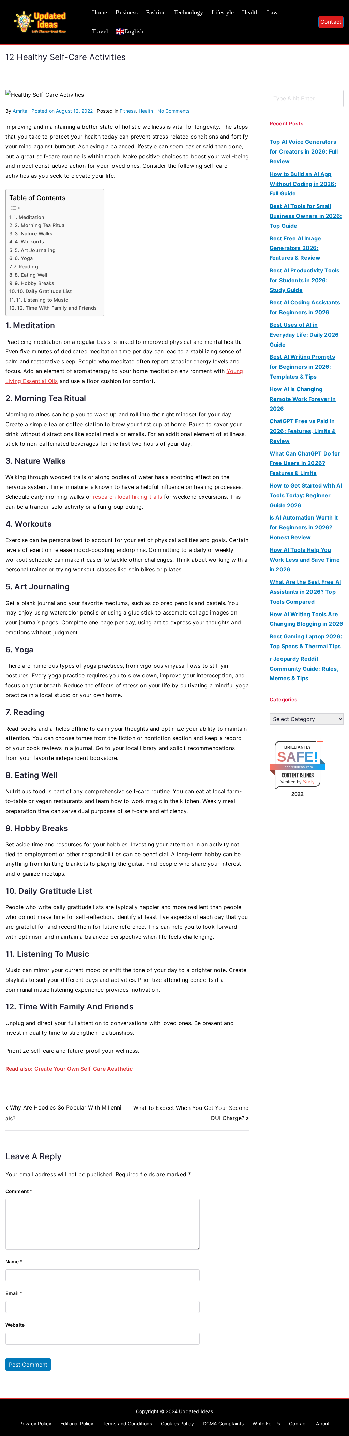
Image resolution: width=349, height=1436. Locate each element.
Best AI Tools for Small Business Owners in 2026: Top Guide (306, 216)
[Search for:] (306, 98)
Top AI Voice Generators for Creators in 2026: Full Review (304, 151)
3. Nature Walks (33, 233)
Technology (188, 12)
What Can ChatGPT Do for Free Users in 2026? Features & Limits (305, 463)
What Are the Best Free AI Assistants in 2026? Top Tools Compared (305, 591)
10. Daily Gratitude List (44, 291)
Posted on (62, 111)
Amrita (20, 111)
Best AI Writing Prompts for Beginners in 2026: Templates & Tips (302, 366)
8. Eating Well (31, 275)
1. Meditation (29, 217)
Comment (18, 1191)
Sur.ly (309, 781)
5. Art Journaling (35, 250)
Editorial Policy (77, 1423)
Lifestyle (223, 12)
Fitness (128, 111)
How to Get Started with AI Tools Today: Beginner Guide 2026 (306, 495)
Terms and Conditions (127, 1423)
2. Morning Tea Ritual (40, 225)
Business (127, 12)
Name (14, 1261)
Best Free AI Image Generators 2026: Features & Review (295, 248)
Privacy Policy (35, 1423)
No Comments (173, 111)
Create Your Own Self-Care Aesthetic (83, 1068)
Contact (331, 21)
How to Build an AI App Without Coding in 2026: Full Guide (303, 184)
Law (272, 12)
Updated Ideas (196, 1411)
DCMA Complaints (223, 1423)
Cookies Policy (177, 1423)
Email (13, 1293)
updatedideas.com (298, 767)
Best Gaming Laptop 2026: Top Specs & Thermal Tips (306, 641)
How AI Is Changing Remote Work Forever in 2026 (303, 399)
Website (15, 1325)
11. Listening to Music (42, 300)
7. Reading (26, 266)
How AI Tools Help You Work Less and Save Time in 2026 (305, 559)
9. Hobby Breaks (34, 283)
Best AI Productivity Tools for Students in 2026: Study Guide (304, 280)
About (323, 1423)
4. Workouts (29, 241)
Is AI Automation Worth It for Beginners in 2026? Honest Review (304, 527)
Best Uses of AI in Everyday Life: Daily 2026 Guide (304, 334)
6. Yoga (24, 258)
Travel (100, 31)
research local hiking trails (127, 496)
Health (250, 12)
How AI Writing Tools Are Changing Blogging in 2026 (306, 619)
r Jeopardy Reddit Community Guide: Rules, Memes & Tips (304, 668)
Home (99, 12)
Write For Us (266, 1423)
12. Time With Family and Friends (57, 308)
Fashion (156, 12)
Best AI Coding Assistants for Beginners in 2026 (305, 307)
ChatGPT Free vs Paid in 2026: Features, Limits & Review (303, 431)
